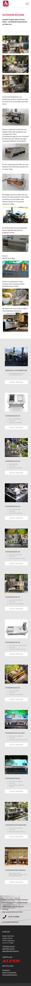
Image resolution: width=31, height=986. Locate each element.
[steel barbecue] (15, 322)
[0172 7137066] (4, 917)
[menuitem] (26, 3)
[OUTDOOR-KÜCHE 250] (16, 764)
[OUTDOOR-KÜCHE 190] (16, 628)
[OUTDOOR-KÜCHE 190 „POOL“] (16, 719)
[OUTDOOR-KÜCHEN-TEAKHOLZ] (16, 856)
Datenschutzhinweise (9, 972)
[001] (15, 117)
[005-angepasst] (15, 297)
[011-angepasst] (15, 243)
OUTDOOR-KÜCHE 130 (12, 506)
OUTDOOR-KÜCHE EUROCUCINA (15, 825)
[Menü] (26, 3)
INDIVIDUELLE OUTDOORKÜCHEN (16, 370)
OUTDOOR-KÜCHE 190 (12, 642)
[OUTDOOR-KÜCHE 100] (16, 402)
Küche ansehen (16, 382)
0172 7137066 (14, 917)
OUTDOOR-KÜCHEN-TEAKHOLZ (15, 870)
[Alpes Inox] (12, 3)
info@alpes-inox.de (8, 946)
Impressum (6, 970)
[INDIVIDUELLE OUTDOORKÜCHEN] (16, 356)
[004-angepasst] (15, 151)
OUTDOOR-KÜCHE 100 (12, 416)
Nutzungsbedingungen (9, 975)
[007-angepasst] (15, 269)
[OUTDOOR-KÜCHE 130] (16, 492)
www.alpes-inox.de (8, 949)
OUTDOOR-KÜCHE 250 (12, 778)
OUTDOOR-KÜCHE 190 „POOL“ (15, 733)
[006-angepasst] (15, 182)
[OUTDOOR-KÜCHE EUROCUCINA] (16, 811)
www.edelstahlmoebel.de (10, 951)
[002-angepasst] (15, 215)
